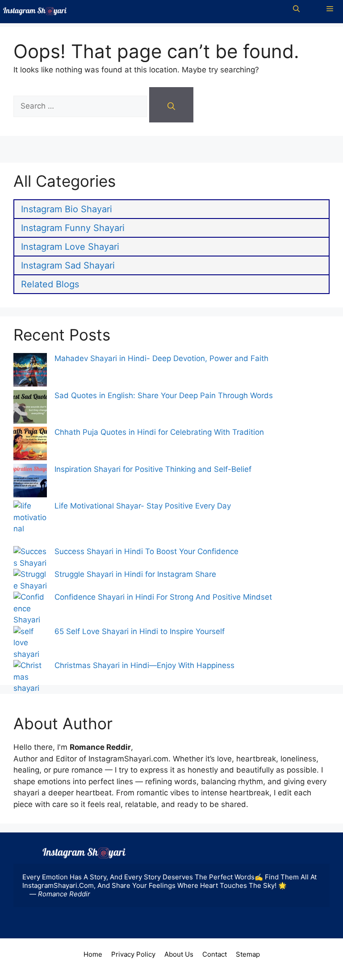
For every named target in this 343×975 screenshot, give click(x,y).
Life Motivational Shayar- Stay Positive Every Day (142, 505)
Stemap (248, 954)
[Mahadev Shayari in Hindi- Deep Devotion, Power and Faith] (30, 371)
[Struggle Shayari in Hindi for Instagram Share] (30, 580)
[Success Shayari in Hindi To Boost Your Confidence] (30, 557)
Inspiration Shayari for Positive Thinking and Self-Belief (154, 469)
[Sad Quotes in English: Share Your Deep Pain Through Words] (30, 408)
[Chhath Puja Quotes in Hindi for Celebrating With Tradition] (30, 445)
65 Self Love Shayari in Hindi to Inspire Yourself (140, 631)
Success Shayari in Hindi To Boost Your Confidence (146, 551)
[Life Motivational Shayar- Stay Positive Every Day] (30, 523)
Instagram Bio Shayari (66, 209)
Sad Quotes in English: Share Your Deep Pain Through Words (163, 395)
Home (93, 954)
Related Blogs (50, 284)
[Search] (171, 104)
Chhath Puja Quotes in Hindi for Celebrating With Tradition (159, 432)
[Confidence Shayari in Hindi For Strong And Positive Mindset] (30, 609)
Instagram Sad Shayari (68, 265)
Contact (214, 954)
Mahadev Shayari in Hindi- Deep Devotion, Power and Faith (161, 358)
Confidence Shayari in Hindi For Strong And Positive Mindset (163, 597)
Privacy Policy (133, 954)
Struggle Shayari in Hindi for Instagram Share (135, 574)
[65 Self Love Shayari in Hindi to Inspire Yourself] (30, 643)
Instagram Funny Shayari (73, 228)
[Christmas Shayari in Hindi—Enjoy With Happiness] (30, 683)
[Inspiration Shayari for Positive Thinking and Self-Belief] (30, 482)
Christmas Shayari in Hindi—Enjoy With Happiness (144, 665)
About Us (178, 954)
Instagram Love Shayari (70, 246)
